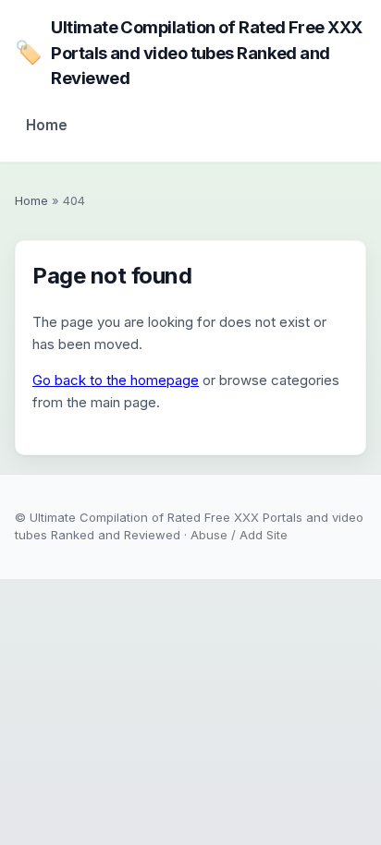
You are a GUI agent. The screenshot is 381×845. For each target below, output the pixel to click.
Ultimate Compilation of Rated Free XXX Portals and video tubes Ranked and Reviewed (188, 52)
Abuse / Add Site (239, 534)
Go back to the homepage (115, 380)
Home (47, 125)
